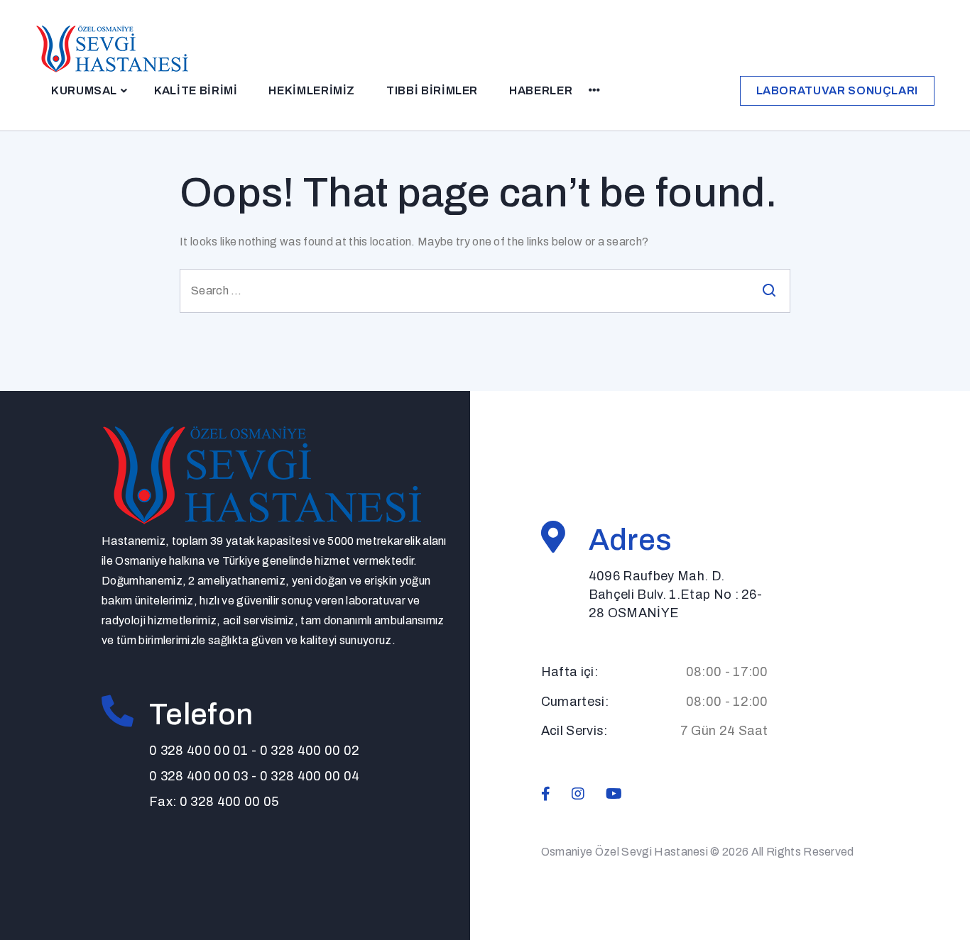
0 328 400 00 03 (199, 776)
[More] (594, 91)
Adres (630, 540)
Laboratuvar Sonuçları (837, 90)
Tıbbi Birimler (432, 90)
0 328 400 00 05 (229, 802)
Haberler (540, 90)
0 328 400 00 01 (199, 750)
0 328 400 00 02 (310, 750)
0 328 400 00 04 (310, 776)
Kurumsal (84, 90)
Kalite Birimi (195, 90)
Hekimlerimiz (311, 90)
